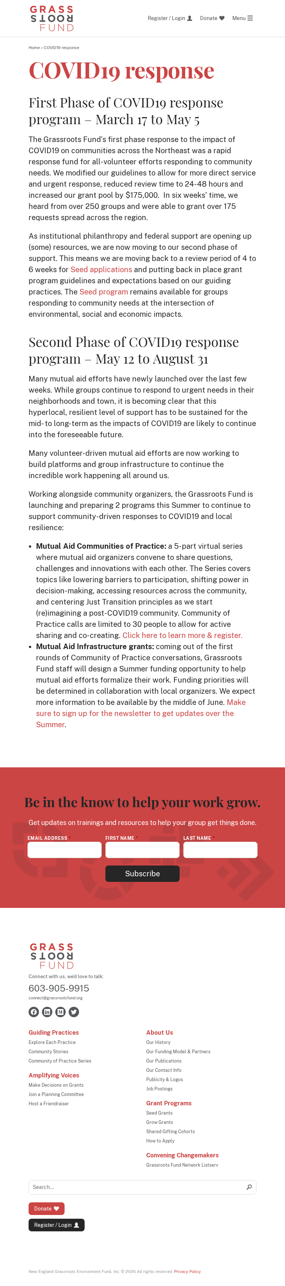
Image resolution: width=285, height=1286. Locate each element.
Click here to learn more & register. (182, 635)
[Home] (52, 18)
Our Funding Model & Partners (178, 1051)
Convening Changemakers (182, 1155)
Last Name (199, 838)
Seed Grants (159, 1113)
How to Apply (160, 1141)
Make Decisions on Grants (56, 1085)
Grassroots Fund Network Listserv (182, 1165)
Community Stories (48, 1051)
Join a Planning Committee (56, 1094)
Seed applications (101, 269)
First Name (121, 838)
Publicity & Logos (164, 1079)
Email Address (49, 838)
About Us (159, 1032)
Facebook (34, 1012)
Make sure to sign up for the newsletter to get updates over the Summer (141, 713)
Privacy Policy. (187, 1271)
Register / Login (53, 1225)
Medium (60, 1012)
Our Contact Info (163, 1070)
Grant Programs (168, 1103)
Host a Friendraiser (49, 1103)
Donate (43, 1209)
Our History (158, 1042)
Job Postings (159, 1089)
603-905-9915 (59, 988)
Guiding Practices (54, 1032)
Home (34, 47)
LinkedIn (47, 1012)
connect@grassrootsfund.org (56, 998)
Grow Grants (159, 1122)
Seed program (103, 291)
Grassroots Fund (52, 956)
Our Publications (163, 1061)
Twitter (74, 1012)
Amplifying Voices (54, 1075)
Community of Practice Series (60, 1061)
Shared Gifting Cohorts (170, 1131)
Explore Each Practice (52, 1042)
